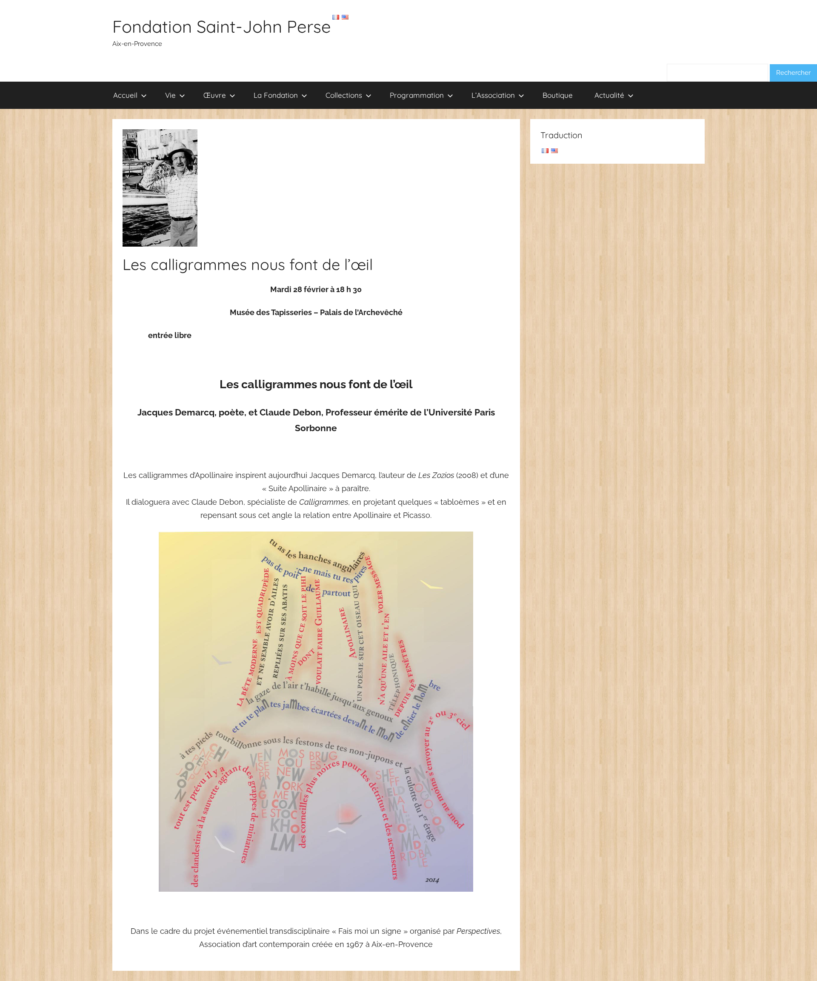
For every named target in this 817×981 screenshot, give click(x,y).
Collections (344, 95)
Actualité (609, 95)
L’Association (493, 95)
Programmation (417, 95)
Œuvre (214, 95)
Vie (170, 95)
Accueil (125, 95)
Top (796, 960)
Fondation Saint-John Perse (221, 26)
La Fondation (276, 95)
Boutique (558, 95)
